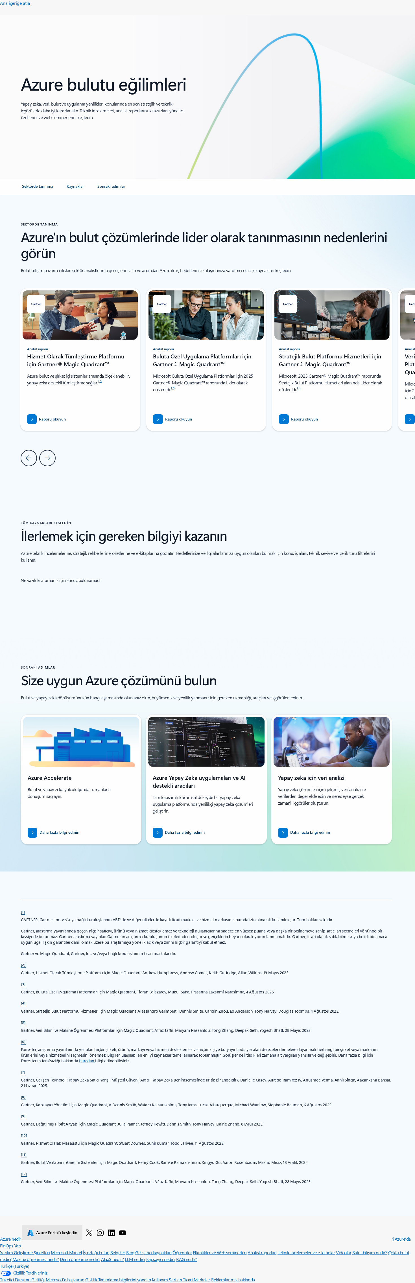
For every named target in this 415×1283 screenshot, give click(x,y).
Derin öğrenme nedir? (80, 1259)
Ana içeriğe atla (15, 3)
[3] (23, 984)
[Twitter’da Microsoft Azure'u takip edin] (89, 1232)
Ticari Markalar (196, 1279)
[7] (23, 1072)
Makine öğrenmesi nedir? (35, 1259)
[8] (23, 1096)
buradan (87, 1060)
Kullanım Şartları (167, 1279)
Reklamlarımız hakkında (233, 1279)
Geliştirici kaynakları (153, 1252)
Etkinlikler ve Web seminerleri (220, 1252)
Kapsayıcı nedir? (160, 1259)
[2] (23, 964)
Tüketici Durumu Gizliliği (22, 1279)
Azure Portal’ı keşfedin (56, 1232)
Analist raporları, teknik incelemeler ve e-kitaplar (291, 1252)
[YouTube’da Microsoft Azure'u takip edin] (122, 1232)
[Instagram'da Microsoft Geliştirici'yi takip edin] (100, 1232)
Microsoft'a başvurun (65, 1279)
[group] (206, 359)
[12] (24, 1173)
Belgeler (117, 1252)
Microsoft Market (66, 1252)
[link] (37, 188)
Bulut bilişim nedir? (369, 1252)
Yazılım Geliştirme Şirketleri (25, 1252)
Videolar (343, 1252)
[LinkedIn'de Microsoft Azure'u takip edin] (111, 1232)
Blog (130, 1252)
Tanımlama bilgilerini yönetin (124, 1279)
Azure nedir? (11, 1239)
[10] (24, 1135)
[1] (23, 911)
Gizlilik (91, 1279)
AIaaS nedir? (112, 1259)
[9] (23, 1116)
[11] (24, 1154)
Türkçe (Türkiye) (14, 1266)
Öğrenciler (182, 1252)
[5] (23, 1022)
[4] (23, 1003)
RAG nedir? (186, 1259)
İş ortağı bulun (96, 1252)
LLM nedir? (135, 1259)
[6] (23, 1041)
